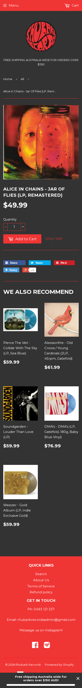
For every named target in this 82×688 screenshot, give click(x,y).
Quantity (10, 219)
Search (41, 574)
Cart (75, 5)
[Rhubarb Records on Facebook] (35, 646)
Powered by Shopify (59, 664)
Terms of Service (41, 586)
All (22, 79)
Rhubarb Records (28, 664)
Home (7, 79)
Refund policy (41, 592)
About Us (41, 580)
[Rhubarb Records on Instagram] (47, 646)
